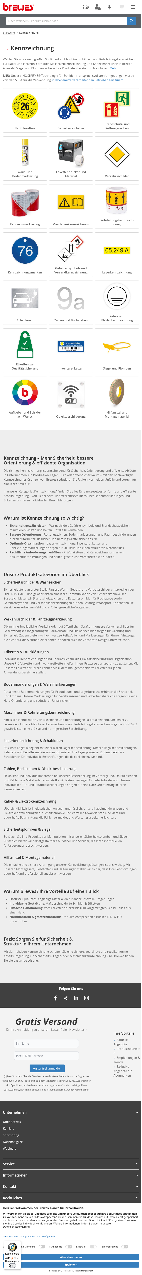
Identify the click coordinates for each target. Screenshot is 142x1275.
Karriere (8, 1128)
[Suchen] (131, 21)
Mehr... (114, 68)
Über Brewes (12, 1122)
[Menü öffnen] (133, 7)
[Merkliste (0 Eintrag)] (109, 7)
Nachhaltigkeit (13, 1142)
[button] (71, 1112)
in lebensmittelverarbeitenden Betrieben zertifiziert (87, 80)
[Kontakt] (86, 7)
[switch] (12, 1265)
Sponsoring (11, 1135)
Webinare (9, 1148)
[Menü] (18, 1243)
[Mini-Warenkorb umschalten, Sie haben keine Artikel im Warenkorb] (121, 7)
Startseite (9, 32)
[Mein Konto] (98, 7)
